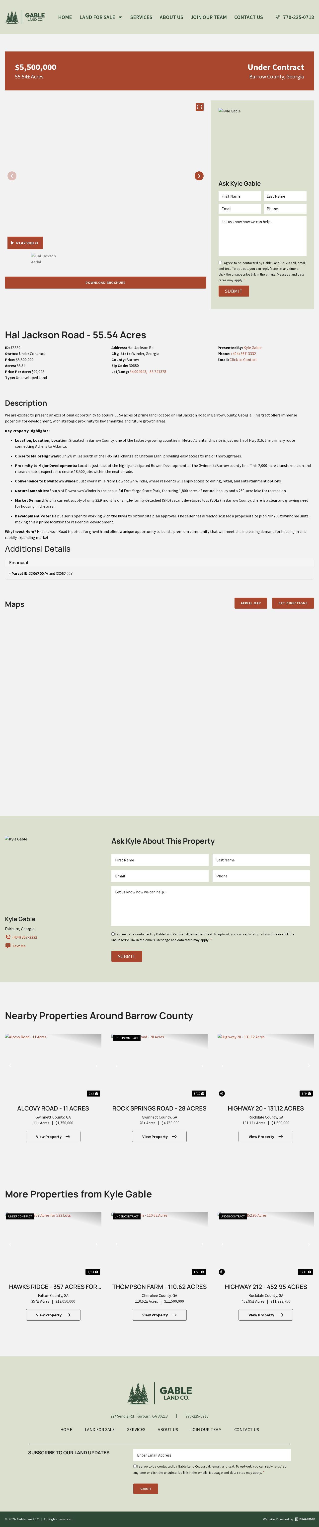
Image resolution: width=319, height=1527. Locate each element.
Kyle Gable (252, 347)
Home (65, 17)
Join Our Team (209, 17)
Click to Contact (243, 359)
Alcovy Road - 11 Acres (53, 1108)
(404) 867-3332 (243, 353)
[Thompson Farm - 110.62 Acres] (159, 1244)
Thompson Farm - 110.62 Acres (159, 1286)
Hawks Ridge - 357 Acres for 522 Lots (53, 1287)
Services (141, 17)
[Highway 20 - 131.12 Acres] (266, 1066)
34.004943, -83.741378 (148, 371)
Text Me (19, 945)
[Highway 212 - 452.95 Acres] (266, 1244)
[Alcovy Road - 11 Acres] (53, 1066)
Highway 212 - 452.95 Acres (266, 1286)
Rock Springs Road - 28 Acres (159, 1108)
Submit (234, 291)
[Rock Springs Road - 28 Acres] (159, 1066)
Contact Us (248, 17)
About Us (171, 17)
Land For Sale (97, 17)
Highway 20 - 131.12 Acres (266, 1108)
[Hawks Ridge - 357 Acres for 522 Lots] (53, 1244)
